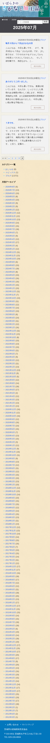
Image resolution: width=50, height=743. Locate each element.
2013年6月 (10, 704)
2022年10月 (10, 337)
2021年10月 (10, 376)
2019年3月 (10, 478)
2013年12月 (10, 684)
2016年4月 (10, 593)
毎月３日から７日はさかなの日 (19, 43)
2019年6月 (10, 468)
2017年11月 (10, 530)
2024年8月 (10, 265)
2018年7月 (10, 504)
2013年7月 (10, 701)
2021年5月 (10, 393)
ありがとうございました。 (17, 81)
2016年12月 (10, 566)
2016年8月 (10, 580)
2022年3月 (10, 360)
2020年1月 (10, 445)
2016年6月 (10, 586)
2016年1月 (10, 602)
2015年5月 (10, 629)
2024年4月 (10, 278)
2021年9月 (10, 380)
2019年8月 (10, 462)
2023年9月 (10, 301)
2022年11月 (10, 334)
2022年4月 (10, 357)
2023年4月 (10, 318)
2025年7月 (10, 229)
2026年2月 (10, 206)
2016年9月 (10, 576)
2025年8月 (10, 226)
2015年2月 (10, 638)
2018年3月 (10, 517)
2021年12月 (10, 370)
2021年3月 (10, 399)
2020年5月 (10, 432)
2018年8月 (10, 501)
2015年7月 (10, 622)
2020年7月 (10, 426)
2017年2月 (10, 560)
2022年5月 (10, 354)
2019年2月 (10, 481)
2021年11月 (10, 373)
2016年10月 (10, 573)
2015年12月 (10, 606)
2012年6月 (10, 714)
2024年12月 (10, 252)
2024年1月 (10, 288)
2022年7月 (10, 347)
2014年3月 (10, 675)
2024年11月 (10, 255)
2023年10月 (10, 298)
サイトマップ (28, 724)
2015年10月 (10, 612)
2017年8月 (10, 540)
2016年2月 (10, 599)
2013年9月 (10, 694)
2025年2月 (10, 246)
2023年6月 (10, 311)
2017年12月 (10, 527)
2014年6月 (10, 665)
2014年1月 (10, 681)
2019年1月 (10, 485)
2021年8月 (10, 383)
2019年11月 (10, 452)
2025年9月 (10, 223)
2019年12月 (10, 449)
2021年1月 (10, 406)
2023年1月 (10, 327)
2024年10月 (10, 259)
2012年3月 (10, 717)
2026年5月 (10, 196)
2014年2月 (10, 678)
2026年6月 (10, 193)
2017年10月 (10, 534)
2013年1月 (10, 710)
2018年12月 (10, 488)
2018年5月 (10, 511)
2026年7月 (10, 190)
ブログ (43, 40)
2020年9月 (10, 419)
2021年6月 (10, 390)
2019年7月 (10, 465)
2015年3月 (10, 635)
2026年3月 (10, 203)
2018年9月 (10, 498)
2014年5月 (10, 668)
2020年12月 (10, 409)
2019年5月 (10, 471)
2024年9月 (10, 262)
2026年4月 (10, 200)
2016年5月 (10, 589)
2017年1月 (10, 563)
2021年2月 (10, 403)
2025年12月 (10, 213)
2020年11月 (10, 413)
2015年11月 (10, 609)
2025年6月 (10, 232)
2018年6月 (10, 507)
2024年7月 (10, 268)
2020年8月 (10, 422)
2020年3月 (10, 439)
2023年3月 (10, 321)
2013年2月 (10, 707)
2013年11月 (10, 688)
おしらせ (9, 169)
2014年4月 (10, 671)
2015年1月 (10, 642)
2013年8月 (10, 697)
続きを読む (38, 66)
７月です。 (10, 123)
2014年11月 (10, 648)
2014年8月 (10, 658)
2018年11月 (10, 491)
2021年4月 (10, 396)
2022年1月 (10, 367)
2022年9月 (10, 340)
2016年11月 (10, 570)
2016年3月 (10, 596)
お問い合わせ (13, 724)
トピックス (10, 172)
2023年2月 (10, 324)
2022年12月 (10, 331)
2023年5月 (10, 314)
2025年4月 (10, 239)
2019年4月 (10, 475)
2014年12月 (10, 645)
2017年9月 (10, 537)
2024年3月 (10, 282)
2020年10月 (10, 416)
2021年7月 (10, 386)
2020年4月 (10, 436)
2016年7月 (10, 583)
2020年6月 (10, 429)
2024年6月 (10, 272)
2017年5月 (10, 550)
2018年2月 (10, 521)
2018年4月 (10, 514)
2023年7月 (10, 308)
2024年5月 (10, 275)
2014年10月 (10, 652)
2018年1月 (10, 524)
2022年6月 (10, 350)
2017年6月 (10, 547)
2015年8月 (10, 619)
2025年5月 (10, 236)
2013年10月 (10, 691)
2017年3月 (10, 557)
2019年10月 (10, 455)
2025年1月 (10, 249)
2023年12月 (10, 291)
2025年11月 (10, 216)
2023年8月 (10, 305)
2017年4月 (10, 553)
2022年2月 (10, 363)
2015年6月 (10, 625)
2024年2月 (10, 285)
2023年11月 (10, 295)
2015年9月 (10, 615)
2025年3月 (10, 242)
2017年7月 (10, 544)
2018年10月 (10, 494)
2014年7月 (10, 661)
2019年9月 (10, 458)
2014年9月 (10, 655)
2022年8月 (10, 344)
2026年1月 (10, 210)
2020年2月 (10, 442)
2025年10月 (10, 219)
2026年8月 (10, 187)
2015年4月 (10, 632)
